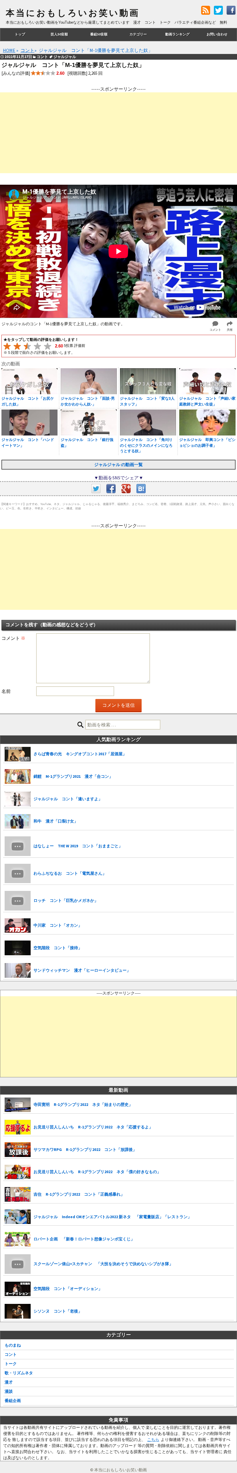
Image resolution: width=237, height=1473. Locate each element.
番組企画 (13, 1400)
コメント (13, 638)
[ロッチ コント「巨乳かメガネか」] (17, 900)
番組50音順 (99, 34)
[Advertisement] (118, 132)
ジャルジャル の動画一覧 (118, 464)
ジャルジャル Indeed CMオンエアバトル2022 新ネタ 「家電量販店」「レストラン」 (113, 1216)
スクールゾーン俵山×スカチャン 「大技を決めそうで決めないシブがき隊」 (103, 1263)
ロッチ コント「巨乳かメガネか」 (66, 900)
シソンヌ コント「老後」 (58, 1311)
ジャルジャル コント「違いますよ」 (68, 798)
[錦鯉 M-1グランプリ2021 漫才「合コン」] (17, 776)
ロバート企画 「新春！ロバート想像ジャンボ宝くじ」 (84, 1239)
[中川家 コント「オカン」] (17, 925)
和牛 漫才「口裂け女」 (56, 821)
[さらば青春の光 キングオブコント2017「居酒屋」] (17, 754)
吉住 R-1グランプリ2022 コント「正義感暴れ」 (79, 1194)
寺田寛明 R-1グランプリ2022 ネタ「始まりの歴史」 (83, 1104)
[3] (27, 346)
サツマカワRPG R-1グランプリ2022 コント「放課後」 (85, 1149)
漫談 (9, 1391)
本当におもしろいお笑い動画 (73, 13)
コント (11, 1354)
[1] (7, 346)
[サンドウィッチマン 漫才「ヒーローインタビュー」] (17, 970)
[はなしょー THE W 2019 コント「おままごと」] (17, 846)
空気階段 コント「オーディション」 (68, 1288)
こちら (153, 1439)
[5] (47, 346)
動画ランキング (177, 34)
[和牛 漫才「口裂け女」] (17, 821)
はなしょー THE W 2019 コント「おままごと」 (78, 845)
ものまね (13, 1345)
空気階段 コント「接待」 (58, 947)
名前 (6, 691)
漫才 (9, 1382)
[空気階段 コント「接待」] (17, 948)
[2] (17, 346)
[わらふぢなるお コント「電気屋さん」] (17, 873)
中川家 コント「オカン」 (58, 925)
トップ (20, 34)
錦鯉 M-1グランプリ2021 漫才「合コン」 (73, 776)
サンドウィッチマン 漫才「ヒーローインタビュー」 (82, 970)
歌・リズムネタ (19, 1372)
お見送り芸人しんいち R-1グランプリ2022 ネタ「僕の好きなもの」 (97, 1171)
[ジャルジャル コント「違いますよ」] (17, 799)
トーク (11, 1363)
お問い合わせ (217, 34)
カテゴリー (138, 34)
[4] (37, 346)
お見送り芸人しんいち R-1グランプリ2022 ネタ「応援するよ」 (93, 1127)
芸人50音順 (59, 34)
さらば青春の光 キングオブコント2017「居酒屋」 (80, 753)
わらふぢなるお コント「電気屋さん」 (70, 873)
